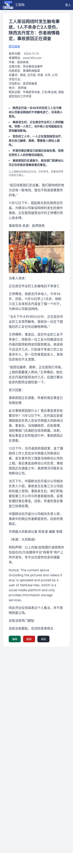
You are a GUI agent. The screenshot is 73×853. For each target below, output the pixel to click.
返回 (43, 639)
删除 (29, 639)
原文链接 (14, 46)
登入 (68, 5)
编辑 (14, 639)
